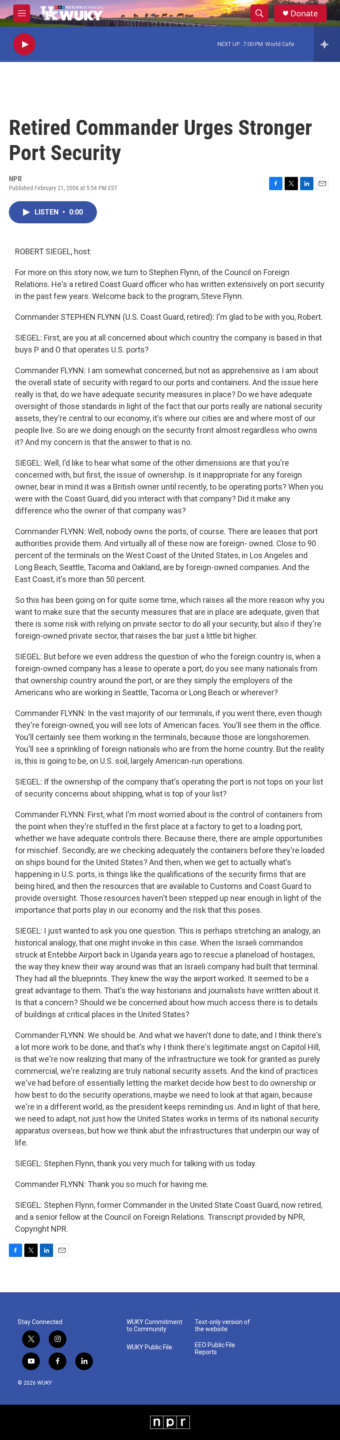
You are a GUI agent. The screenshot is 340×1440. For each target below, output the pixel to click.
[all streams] (327, 44)
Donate (304, 13)
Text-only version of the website (222, 1326)
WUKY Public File (149, 1347)
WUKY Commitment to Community (154, 1326)
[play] (24, 44)
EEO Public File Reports (215, 1349)
